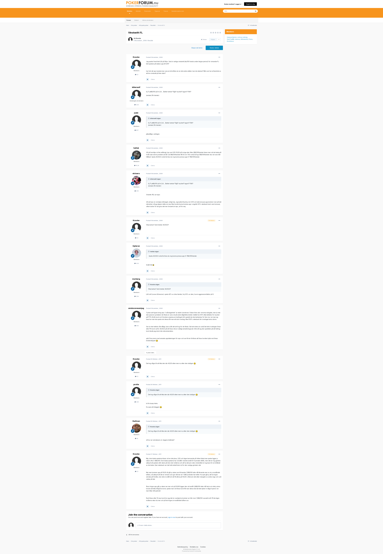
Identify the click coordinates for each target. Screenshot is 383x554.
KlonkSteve (230, 41)
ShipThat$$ (230, 39)
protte (136, 384)
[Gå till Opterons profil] (136, 253)
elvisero (136, 173)
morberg (136, 279)
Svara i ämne (214, 48)
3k (137, 438)
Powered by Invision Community (191, 551)
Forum (128, 20)
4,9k (137, 104)
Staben (136, 20)
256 (137, 191)
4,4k (137, 263)
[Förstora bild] (153, 265)
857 (137, 130)
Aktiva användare (147, 20)
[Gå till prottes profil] (136, 391)
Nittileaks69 (244, 39)
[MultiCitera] (147, 79)
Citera (153, 79)
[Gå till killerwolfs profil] (136, 94)
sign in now (171, 517)
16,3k (137, 165)
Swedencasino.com (178, 11)
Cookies (203, 547)
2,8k (137, 296)
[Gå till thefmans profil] (136, 428)
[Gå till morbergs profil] (136, 285)
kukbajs (245, 37)
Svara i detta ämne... (145, 525)
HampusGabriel (231, 37)
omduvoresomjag (136, 308)
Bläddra (129, 11)
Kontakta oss (194, 547)
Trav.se (165, 11)
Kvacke (138, 38)
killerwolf (136, 87)
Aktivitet (138, 11)
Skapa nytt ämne (196, 48)
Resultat (150, 40)
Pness (250, 39)
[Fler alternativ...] (219, 57)
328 (137, 402)
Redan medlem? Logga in (232, 4)
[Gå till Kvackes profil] (130, 39)
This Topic (247, 11)
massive (237, 39)
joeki (136, 113)
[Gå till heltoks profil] (136, 155)
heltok (136, 148)
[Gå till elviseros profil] (136, 180)
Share (204, 39)
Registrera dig (250, 4)
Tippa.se (157, 11)
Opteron (136, 246)
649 (137, 325)
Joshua (239, 37)
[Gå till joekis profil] (136, 119)
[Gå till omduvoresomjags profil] (136, 315)
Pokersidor (147, 11)
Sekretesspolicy (182, 547)
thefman (136, 421)
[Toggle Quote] (149, 118)
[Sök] (255, 11)
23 (137, 74)
